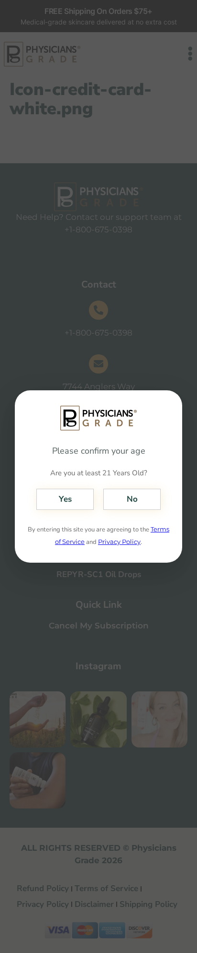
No (132, 499)
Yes (65, 499)
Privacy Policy (119, 541)
